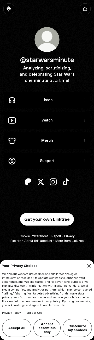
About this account (38, 241)
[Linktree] (9, 9)
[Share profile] (85, 9)
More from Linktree (69, 241)
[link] (28, 182)
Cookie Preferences (34, 236)
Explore (15, 241)
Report (56, 236)
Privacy (69, 236)
